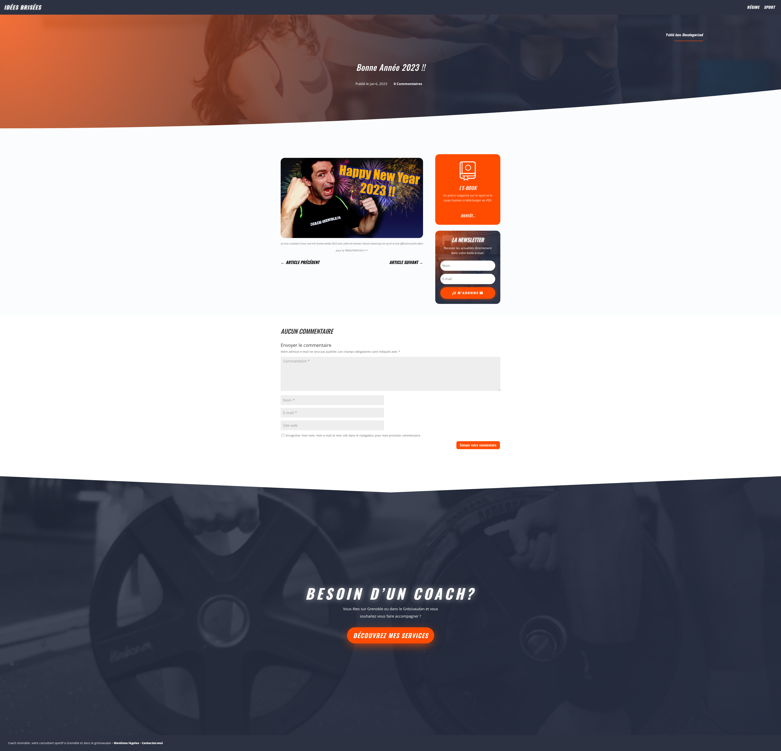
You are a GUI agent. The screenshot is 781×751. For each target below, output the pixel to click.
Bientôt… (468, 215)
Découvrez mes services (390, 635)
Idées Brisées (22, 7)
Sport (769, 8)
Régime (753, 8)
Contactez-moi (152, 743)
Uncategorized (692, 34)
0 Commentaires (408, 83)
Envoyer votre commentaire (478, 445)
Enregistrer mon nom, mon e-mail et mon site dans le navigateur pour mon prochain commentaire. (353, 435)
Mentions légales (126, 743)
